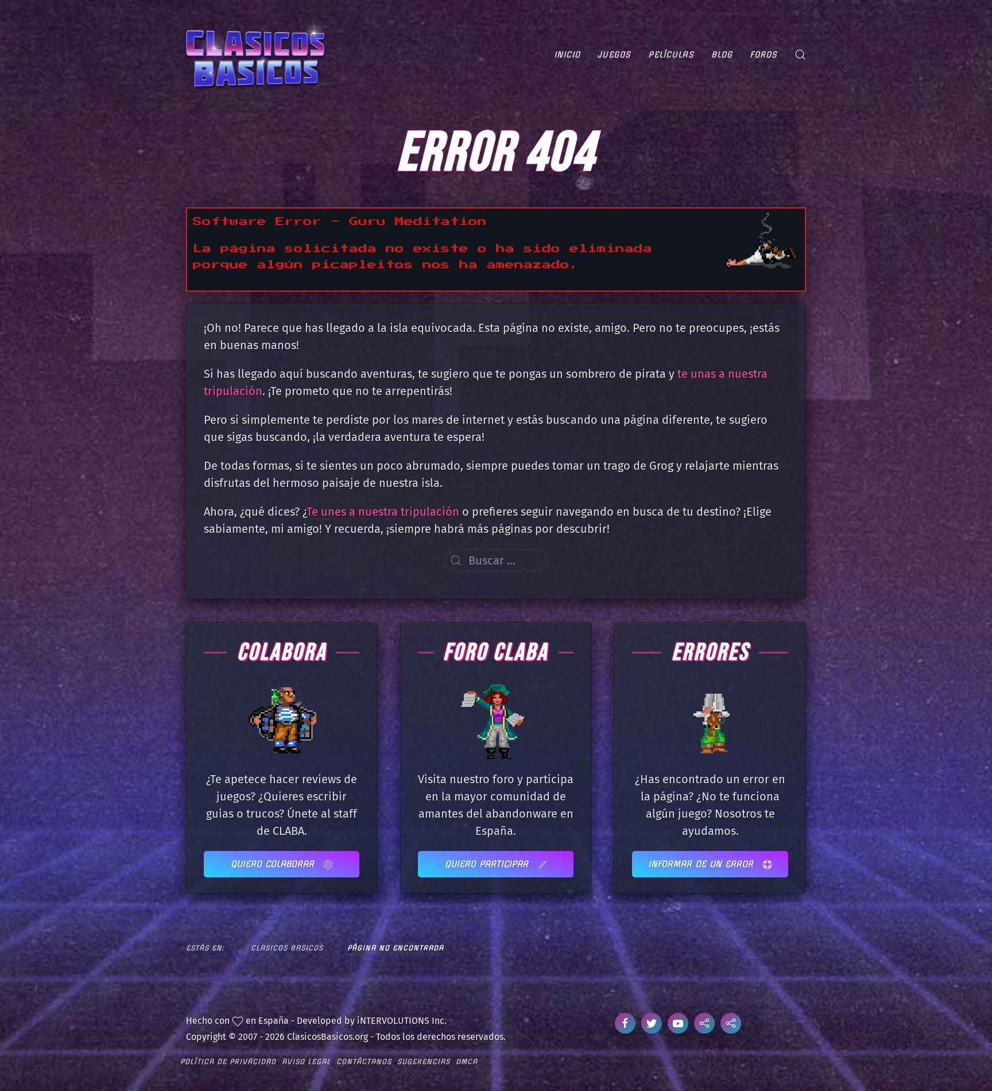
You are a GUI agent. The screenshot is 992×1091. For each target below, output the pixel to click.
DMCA (467, 1061)
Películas (671, 54)
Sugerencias (423, 1061)
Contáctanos (364, 1061)
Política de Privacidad (228, 1061)
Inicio (567, 54)
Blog (722, 54)
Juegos (614, 54)
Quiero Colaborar (274, 863)
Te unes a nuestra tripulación (383, 512)
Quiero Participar (488, 863)
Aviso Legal (306, 1061)
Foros (763, 54)
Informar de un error (702, 863)
